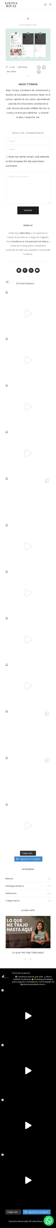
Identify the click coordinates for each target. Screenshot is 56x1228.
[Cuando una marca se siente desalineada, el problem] (28, 546)
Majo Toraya (28, 84)
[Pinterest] (25, 270)
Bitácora (9, 878)
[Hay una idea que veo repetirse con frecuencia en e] (28, 686)
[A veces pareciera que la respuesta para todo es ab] (28, 732)
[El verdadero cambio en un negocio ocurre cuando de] (28, 406)
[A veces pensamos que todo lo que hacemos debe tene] (28, 499)
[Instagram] (31, 270)
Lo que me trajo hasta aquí (28, 952)
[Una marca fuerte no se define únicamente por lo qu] (28, 592)
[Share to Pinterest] (39, 72)
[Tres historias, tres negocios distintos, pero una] (28, 360)
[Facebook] (18, 270)
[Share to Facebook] (39, 67)
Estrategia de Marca (15, 886)
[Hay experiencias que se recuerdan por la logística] (28, 825)
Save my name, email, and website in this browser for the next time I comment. (27, 161)
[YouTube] (37, 270)
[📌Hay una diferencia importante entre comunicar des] (28, 639)
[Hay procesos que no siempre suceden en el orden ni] (28, 313)
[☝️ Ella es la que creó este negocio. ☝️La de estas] (28, 779)
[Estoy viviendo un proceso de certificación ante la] (28, 453)
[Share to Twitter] (44, 67)
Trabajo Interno (13, 900)
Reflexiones (11, 893)
